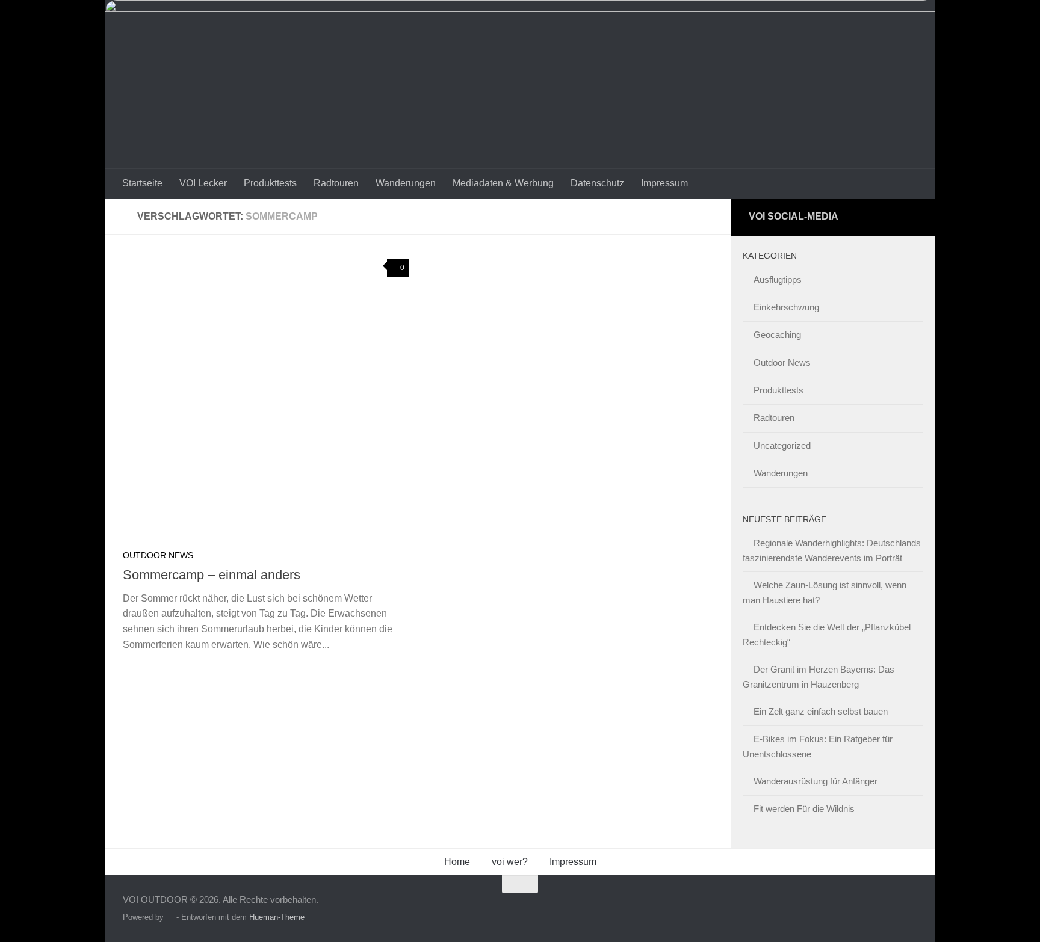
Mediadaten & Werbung (503, 183)
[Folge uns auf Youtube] (908, 217)
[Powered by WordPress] (170, 917)
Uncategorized (782, 445)
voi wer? (510, 862)
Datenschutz (597, 183)
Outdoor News (158, 555)
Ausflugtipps (778, 279)
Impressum (664, 183)
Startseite (142, 183)
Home (457, 862)
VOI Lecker (203, 183)
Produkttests (270, 183)
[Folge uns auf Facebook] (886, 217)
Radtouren (336, 183)
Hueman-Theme (277, 917)
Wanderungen (406, 183)
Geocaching (777, 335)
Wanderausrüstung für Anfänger (816, 781)
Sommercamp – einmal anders (211, 574)
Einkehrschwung (786, 307)
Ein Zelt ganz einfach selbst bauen (821, 711)
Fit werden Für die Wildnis (804, 809)
